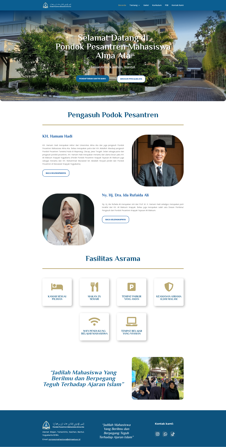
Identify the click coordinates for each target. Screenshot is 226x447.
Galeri (146, 5)
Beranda (122, 5)
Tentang (133, 5)
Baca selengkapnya (115, 219)
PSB (166, 5)
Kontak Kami (178, 5)
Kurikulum (157, 5)
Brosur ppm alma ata (131, 78)
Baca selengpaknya (56, 173)
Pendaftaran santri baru (92, 78)
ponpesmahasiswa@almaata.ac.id (64, 439)
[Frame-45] (158, 399)
